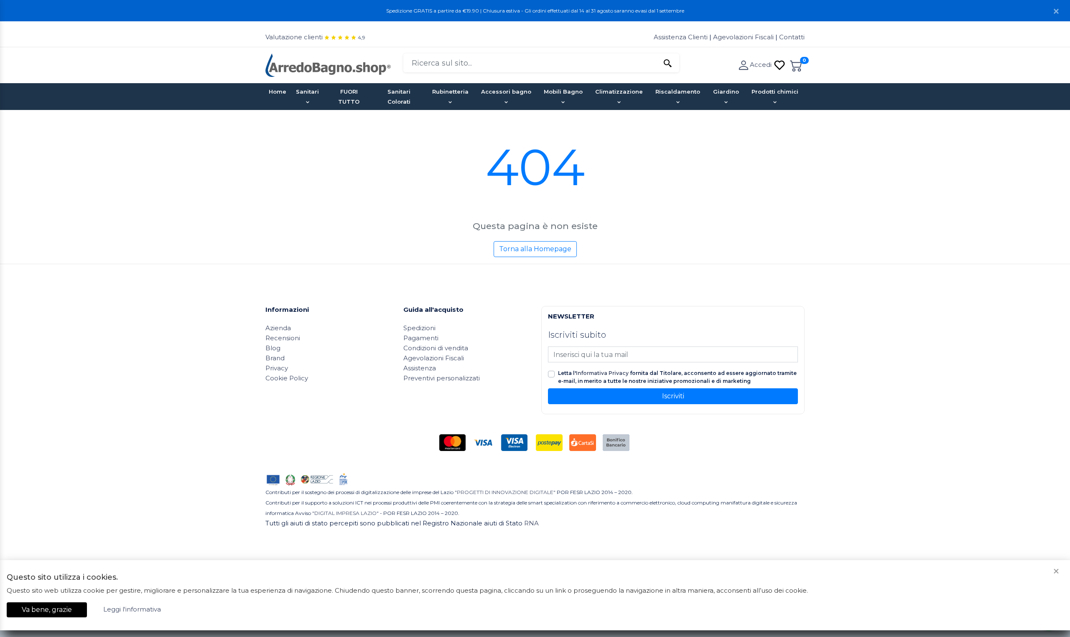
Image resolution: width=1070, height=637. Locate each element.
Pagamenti (420, 338)
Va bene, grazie (47, 610)
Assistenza (419, 368)
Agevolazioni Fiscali (743, 37)
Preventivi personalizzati (441, 378)
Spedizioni (419, 328)
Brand (275, 358)
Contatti (792, 37)
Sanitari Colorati (398, 96)
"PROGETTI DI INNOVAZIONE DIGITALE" (505, 492)
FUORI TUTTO (348, 96)
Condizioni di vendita (435, 348)
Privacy (276, 368)
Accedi (761, 65)
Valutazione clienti (294, 37)
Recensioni (282, 338)
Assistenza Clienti (681, 37)
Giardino (726, 91)
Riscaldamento (677, 91)
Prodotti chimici (775, 91)
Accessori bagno (506, 91)
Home (277, 91)
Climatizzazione (619, 91)
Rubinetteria (450, 91)
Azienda (278, 328)
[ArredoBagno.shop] (328, 65)
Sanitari (307, 91)
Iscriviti (673, 396)
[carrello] (796, 65)
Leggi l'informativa (132, 609)
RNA (531, 523)
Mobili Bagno (563, 91)
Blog (272, 348)
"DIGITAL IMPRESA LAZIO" (345, 513)
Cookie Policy (286, 378)
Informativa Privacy (602, 373)
